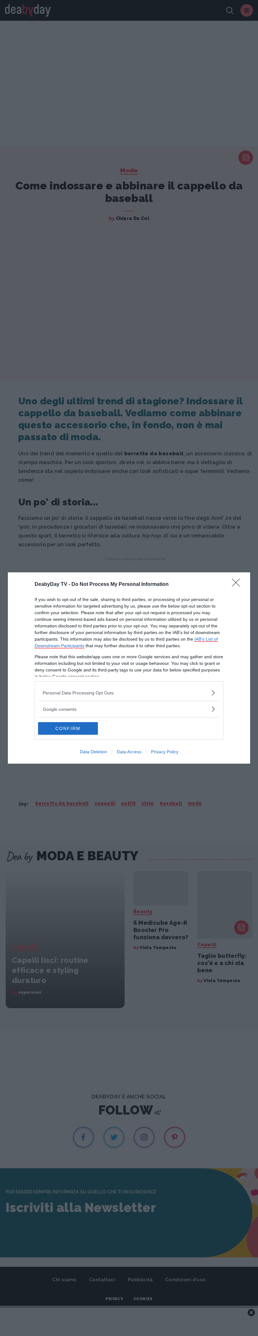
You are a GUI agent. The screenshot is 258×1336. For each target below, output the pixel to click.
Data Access (129, 751)
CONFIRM (68, 728)
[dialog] (129, 668)
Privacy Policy (164, 751)
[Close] (238, 585)
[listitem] (129, 692)
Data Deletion (93, 751)
